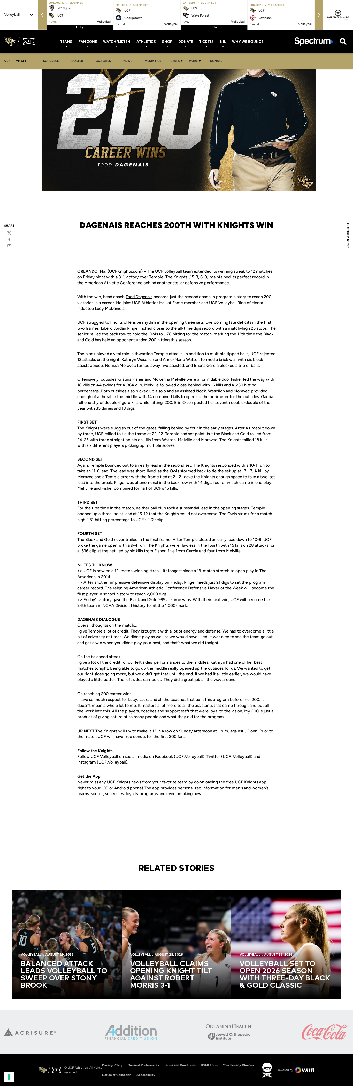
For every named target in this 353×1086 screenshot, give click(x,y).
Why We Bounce (247, 41)
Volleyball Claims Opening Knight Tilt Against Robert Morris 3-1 (171, 974)
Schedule (51, 61)
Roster (77, 61)
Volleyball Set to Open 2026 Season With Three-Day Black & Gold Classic (285, 974)
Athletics (146, 41)
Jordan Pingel (126, 328)
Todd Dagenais (139, 296)
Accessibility (145, 1075)
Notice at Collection (116, 1075)
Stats (175, 61)
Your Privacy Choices (238, 1065)
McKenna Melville (169, 379)
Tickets (206, 41)
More (193, 61)
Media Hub (154, 61)
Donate (185, 41)
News (127, 61)
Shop (167, 41)
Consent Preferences (143, 1065)
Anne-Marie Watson (181, 359)
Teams (66, 41)
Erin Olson (183, 402)
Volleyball (31, 955)
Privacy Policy (112, 1065)
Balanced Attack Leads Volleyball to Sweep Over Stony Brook (64, 974)
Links (79, 27)
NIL (223, 41)
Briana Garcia (206, 365)
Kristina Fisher (130, 379)
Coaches (103, 61)
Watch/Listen (116, 41)
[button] (42, 15)
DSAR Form (209, 1065)
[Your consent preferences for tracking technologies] (9, 1077)
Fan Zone (88, 41)
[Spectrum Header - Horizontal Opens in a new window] (314, 41)
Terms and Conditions (180, 1065)
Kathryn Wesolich (137, 359)
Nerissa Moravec (120, 365)
